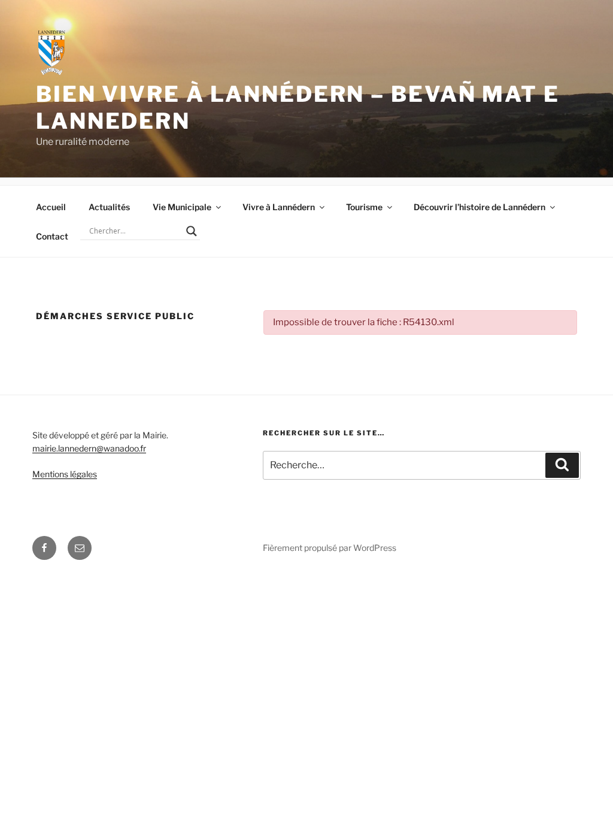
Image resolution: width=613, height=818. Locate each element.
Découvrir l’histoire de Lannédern (479, 207)
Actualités (109, 207)
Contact (52, 236)
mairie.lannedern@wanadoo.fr (89, 448)
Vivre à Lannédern (278, 207)
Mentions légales (64, 474)
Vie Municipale (182, 207)
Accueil (51, 207)
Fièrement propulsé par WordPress (329, 548)
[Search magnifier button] (191, 231)
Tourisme (364, 207)
